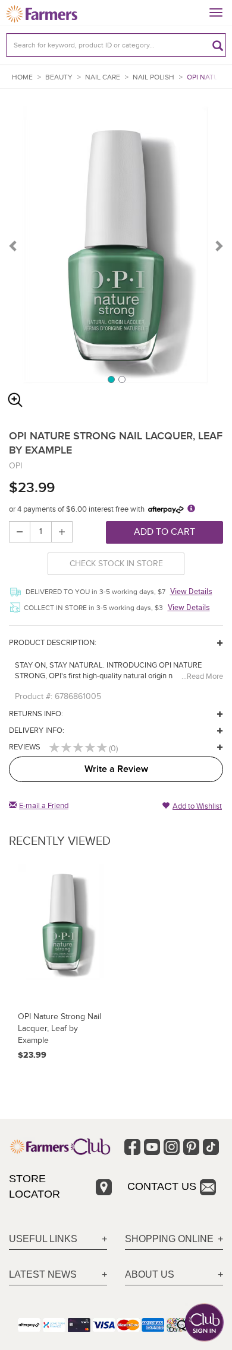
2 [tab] (121, 379)
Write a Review (116, 769)
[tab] (58, 1239)
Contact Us (161, 1186)
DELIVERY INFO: (36, 730)
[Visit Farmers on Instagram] (172, 1147)
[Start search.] (217, 45)
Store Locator (34, 1186)
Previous (14, 245)
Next (218, 245)
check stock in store (116, 563)
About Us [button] (149, 1274)
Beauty (59, 77)
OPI (15, 466)
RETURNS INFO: (36, 714)
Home (22, 77)
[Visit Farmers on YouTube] (152, 1147)
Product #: (33, 696)
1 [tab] (111, 379)
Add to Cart (164, 532)
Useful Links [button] (43, 1239)
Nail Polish (153, 77)
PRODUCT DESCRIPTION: (52, 642)
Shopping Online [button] (169, 1239)
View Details (191, 591)
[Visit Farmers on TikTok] (211, 1147)
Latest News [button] (43, 1274)
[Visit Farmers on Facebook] (132, 1147)
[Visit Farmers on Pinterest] (191, 1147)
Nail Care (102, 77)
